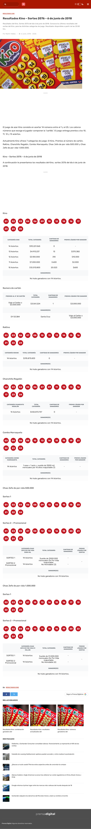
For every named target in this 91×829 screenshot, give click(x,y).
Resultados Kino (12, 687)
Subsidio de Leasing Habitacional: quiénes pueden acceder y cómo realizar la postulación (43, 754)
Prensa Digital (6, 823)
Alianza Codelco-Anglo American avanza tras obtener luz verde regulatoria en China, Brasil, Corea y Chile (46, 776)
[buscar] (5, 4)
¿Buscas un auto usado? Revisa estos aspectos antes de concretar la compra (39, 764)
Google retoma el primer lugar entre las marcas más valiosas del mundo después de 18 (42, 785)
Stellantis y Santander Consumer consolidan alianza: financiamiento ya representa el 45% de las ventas (45, 745)
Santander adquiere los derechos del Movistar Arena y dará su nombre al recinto (40, 796)
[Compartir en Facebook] (6, 694)
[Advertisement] (45, 109)
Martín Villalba (11, 34)
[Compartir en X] (14, 694)
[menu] (87, 3)
